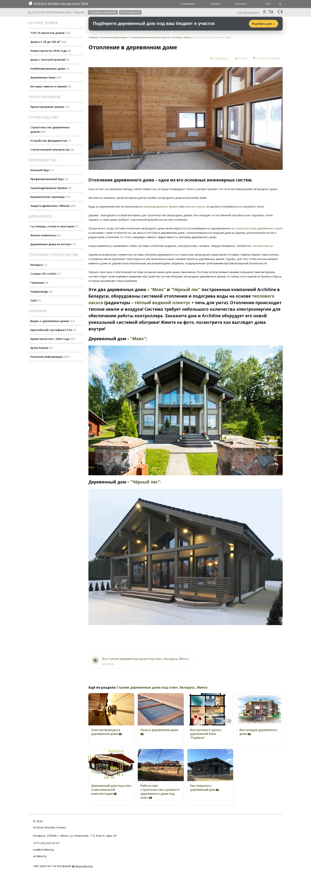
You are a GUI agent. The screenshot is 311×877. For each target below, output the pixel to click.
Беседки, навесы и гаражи (50, 86)
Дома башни (41, 347)
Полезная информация (49, 356)
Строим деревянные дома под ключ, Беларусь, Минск (160, 37)
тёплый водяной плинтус (162, 302)
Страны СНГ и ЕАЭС (45, 273)
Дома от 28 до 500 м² (47, 42)
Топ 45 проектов (130, 12)
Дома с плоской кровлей (49, 59)
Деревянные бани (45, 77)
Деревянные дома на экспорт (52, 244)
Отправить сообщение (102, 12)
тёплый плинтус (263, 246)
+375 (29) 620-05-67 (46, 843)
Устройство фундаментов (50, 140)
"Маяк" (158, 289)
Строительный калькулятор (51, 149)
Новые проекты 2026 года (50, 50)
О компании (188, 3)
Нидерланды (40, 291)
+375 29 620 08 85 (41, 12)
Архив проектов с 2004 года (52, 339)
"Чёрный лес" (185, 289)
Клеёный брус (41, 170)
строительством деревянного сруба (258, 228)
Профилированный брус (48, 179)
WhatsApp (59, 12)
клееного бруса (195, 206)
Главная (93, 37)
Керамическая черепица (49, 197)
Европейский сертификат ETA (52, 330)
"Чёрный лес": (145, 482)
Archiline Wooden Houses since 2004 (61, 3)
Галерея (215, 3)
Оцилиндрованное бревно (50, 188)
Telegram (78, 12)
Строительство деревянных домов (50, 129)
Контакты (240, 3)
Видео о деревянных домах (52, 321)
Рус (268, 3)
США (35, 300)
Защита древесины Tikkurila (52, 206)
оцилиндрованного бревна (160, 206)
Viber (69, 12)
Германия (38, 282)
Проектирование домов (49, 106)
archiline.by (40, 856)
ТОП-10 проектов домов (49, 33)
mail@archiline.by (43, 849)
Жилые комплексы (45, 235)
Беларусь (38, 264)
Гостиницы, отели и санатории (54, 226)
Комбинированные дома (49, 68)
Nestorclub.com (84, 866)
